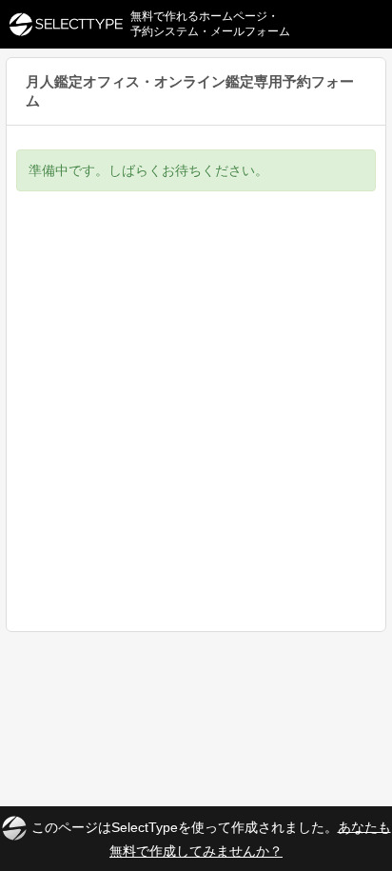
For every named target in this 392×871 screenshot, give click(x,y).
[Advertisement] (196, 425)
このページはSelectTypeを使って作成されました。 (211, 838)
